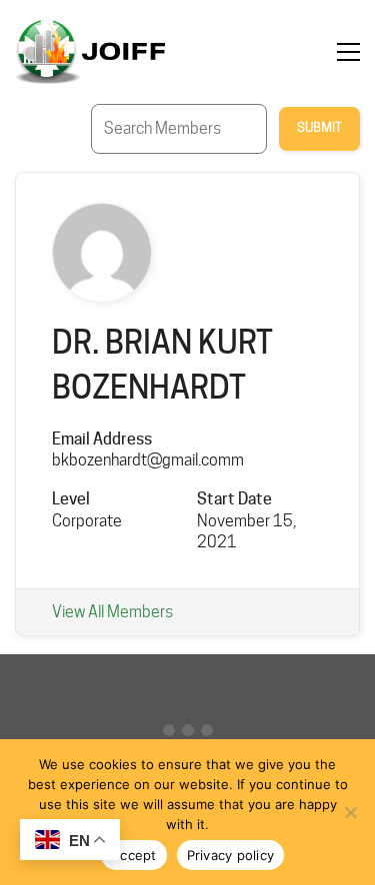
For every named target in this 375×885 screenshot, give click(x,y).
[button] (348, 52)
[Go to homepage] (90, 52)
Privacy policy (231, 855)
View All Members (112, 611)
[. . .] (187, 734)
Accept (134, 855)
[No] (350, 812)
